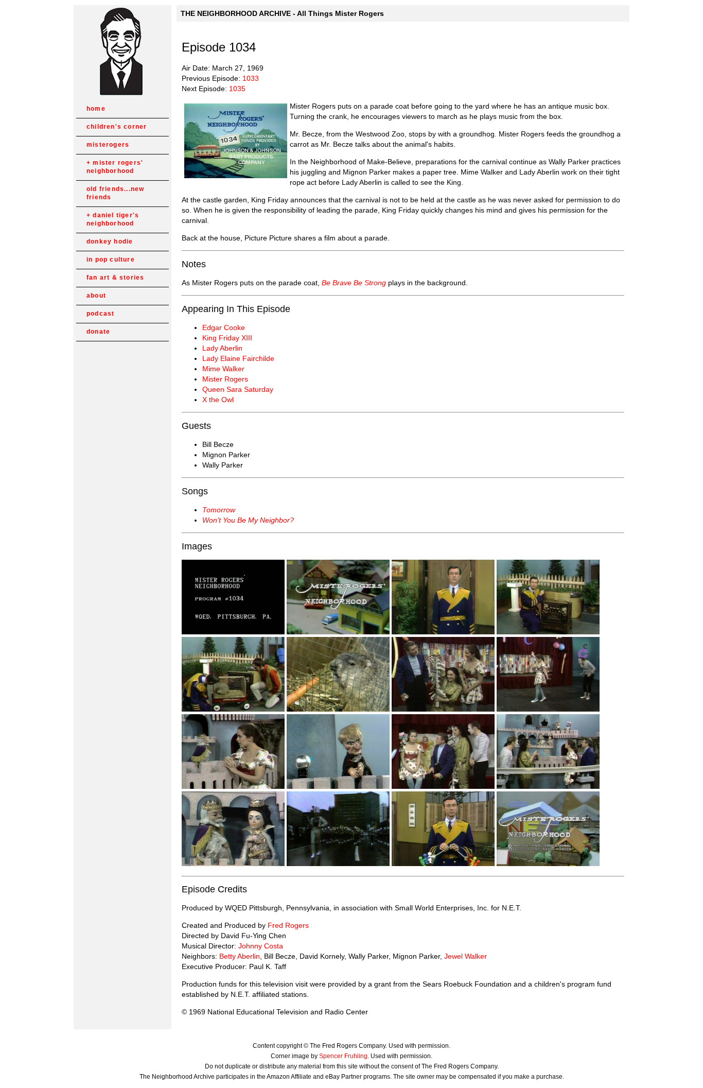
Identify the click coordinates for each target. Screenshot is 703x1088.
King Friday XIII (227, 338)
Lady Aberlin (222, 348)
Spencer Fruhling (343, 1056)
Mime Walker (223, 369)
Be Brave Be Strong (354, 283)
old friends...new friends (115, 193)
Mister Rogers (225, 379)
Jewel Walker (465, 956)
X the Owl (218, 399)
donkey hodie (109, 241)
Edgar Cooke (223, 327)
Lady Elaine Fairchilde (238, 358)
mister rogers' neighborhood (114, 167)
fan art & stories (115, 277)
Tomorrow (218, 510)
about (96, 295)
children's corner (116, 126)
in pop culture (110, 259)
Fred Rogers (288, 925)
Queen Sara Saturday (237, 389)
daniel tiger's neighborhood (112, 219)
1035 (237, 88)
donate (98, 331)
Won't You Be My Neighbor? (248, 520)
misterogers (107, 144)
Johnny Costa (260, 946)
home (96, 108)
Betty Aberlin (239, 956)
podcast (100, 313)
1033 (250, 78)
